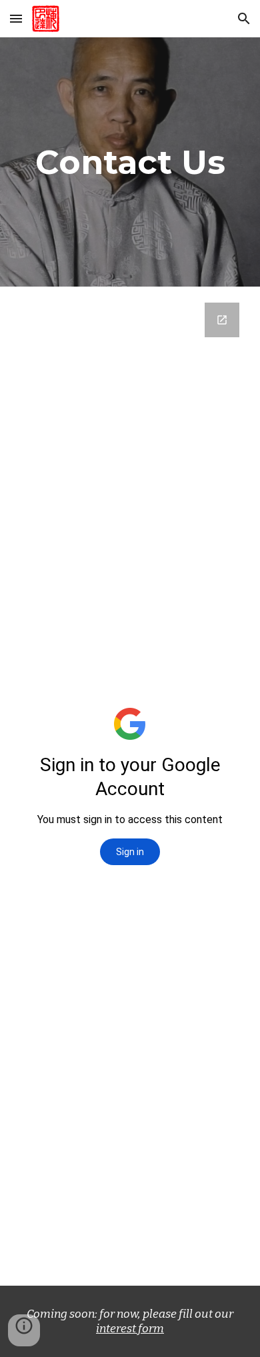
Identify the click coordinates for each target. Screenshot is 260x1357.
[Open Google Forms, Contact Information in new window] (222, 320)
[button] (16, 18)
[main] (130, 162)
